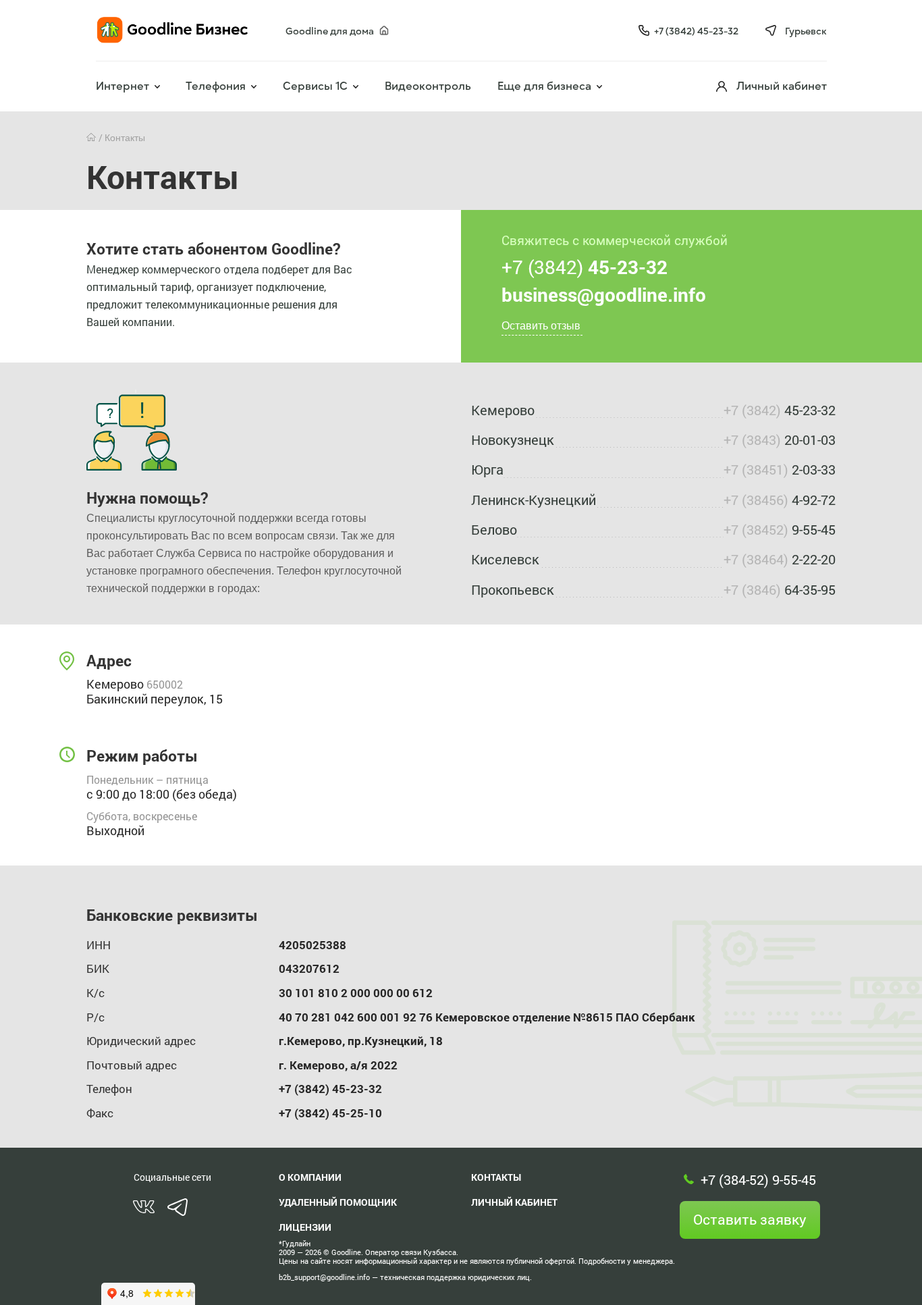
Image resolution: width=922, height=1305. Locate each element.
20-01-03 (780, 439)
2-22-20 (780, 559)
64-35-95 (780, 589)
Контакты (496, 1177)
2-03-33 (780, 469)
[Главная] (92, 137)
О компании (310, 1177)
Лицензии (305, 1227)
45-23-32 (780, 410)
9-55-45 (780, 529)
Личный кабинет (514, 1202)
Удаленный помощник (338, 1202)
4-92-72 (780, 499)
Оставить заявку (750, 1219)
